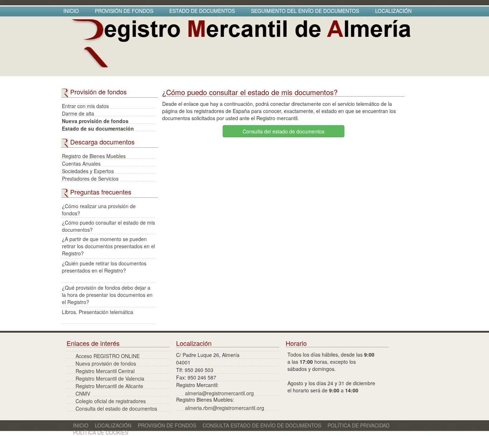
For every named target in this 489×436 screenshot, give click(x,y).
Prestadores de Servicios (90, 178)
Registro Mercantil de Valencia (110, 378)
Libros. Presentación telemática (97, 311)
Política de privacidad (358, 425)
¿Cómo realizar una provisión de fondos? (99, 209)
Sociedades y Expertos (88, 170)
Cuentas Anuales (81, 163)
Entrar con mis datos (85, 105)
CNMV (83, 393)
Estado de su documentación (98, 128)
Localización (393, 10)
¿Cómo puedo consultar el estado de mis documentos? (108, 226)
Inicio (71, 10)
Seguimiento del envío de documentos (305, 10)
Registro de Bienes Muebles (94, 155)
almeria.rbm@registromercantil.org (224, 407)
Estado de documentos (202, 10)
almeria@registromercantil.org (219, 393)
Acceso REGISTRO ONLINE (108, 355)
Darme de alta (78, 113)
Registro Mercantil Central (105, 370)
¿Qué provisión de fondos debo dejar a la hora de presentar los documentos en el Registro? (107, 291)
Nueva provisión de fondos (95, 120)
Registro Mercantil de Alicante (109, 385)
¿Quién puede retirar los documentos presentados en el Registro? (104, 267)
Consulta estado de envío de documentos (262, 425)
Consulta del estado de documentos (283, 131)
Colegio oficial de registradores (111, 400)
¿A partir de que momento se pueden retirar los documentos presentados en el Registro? (108, 242)
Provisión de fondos (124, 10)
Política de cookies (100, 432)
